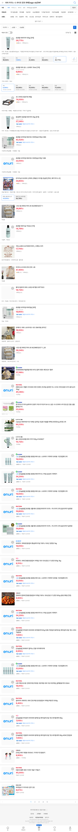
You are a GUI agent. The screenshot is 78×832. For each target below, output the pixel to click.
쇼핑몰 (13, 27)
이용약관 (31, 817)
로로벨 (12, 17)
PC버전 (46, 814)
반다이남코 (38, 17)
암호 (24, 7)
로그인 (32, 814)
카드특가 (5, 27)
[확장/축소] (76, 12)
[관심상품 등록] (12, 38)
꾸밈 (26, 17)
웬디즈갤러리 (59, 17)
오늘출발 (22, 27)
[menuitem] (8, 828)
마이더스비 (45, 17)
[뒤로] (3, 2)
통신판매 (27, 821)
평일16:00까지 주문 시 (25, 124)
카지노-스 (13, 7)
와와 (9, 7)
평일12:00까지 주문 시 (25, 142)
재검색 (73, 7)
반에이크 (52, 17)
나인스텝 (31, 17)
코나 (16, 17)
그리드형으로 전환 (75, 32)
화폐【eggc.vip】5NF (32, 7)
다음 (75, 802)
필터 (74, 27)
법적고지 (47, 817)
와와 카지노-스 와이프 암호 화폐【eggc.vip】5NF (23, 3)
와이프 (19, 7)
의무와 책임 (31, 822)
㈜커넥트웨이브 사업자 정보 (38, 810)
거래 (31, 821)
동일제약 (21, 17)
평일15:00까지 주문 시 (25, 314)
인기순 (67, 32)
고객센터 (39, 814)
